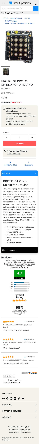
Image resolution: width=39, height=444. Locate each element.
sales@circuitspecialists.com (17, 121)
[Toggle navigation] (3, 3)
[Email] (4, 398)
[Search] (35, 8)
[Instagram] (12, 398)
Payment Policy (26, 432)
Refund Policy (13, 429)
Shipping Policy (14, 432)
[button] (3, 3)
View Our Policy (13, 154)
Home (5, 18)
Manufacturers (16, 18)
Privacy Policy (25, 427)
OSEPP (27, 18)
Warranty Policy (25, 429)
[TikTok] (20, 398)
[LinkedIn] (16, 398)
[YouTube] (24, 398)
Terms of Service (13, 427)
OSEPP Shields (11, 21)
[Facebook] (8, 398)
